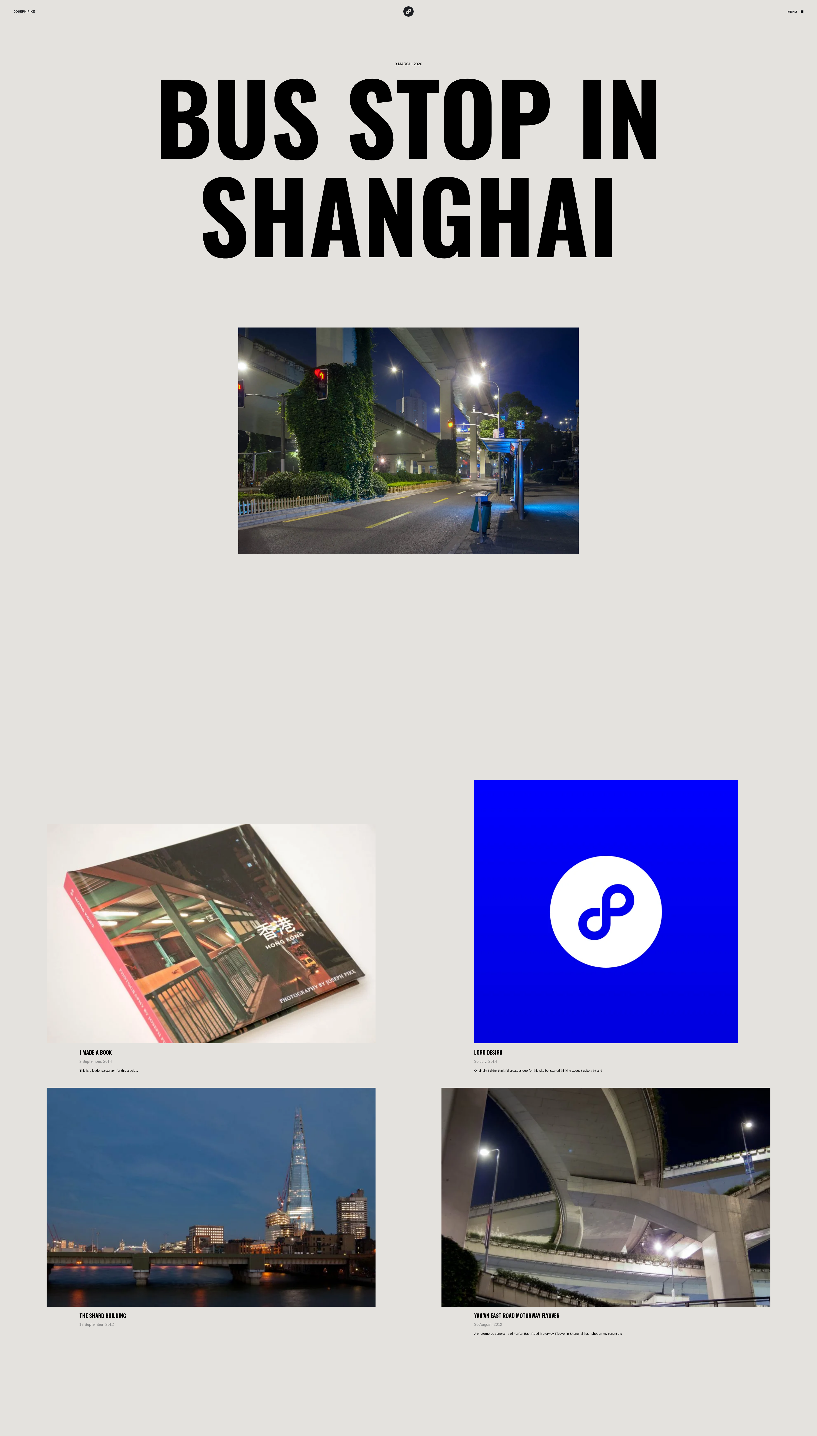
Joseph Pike (24, 11)
